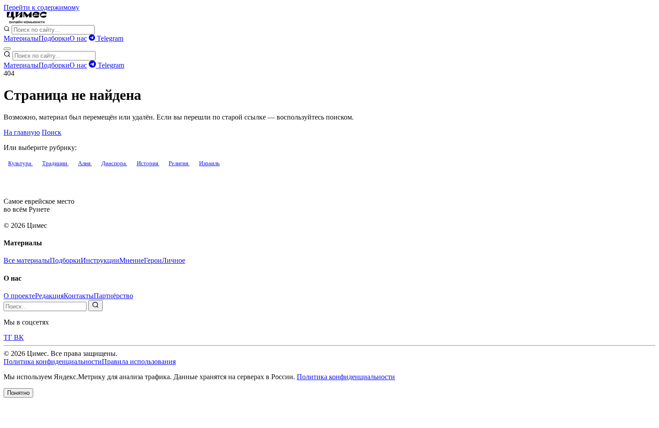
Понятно (18, 392)
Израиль (209, 163)
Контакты (79, 296)
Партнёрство (113, 296)
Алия (85, 163)
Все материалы (27, 260)
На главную (22, 132)
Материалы (21, 38)
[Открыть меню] (7, 48)
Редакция (49, 296)
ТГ (9, 337)
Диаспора (114, 163)
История (148, 163)
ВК (19, 337)
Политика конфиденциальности (53, 361)
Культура (20, 163)
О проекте (19, 296)
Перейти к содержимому (41, 7)
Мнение (131, 260)
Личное (173, 260)
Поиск (51, 132)
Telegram (109, 38)
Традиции (55, 163)
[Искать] (95, 305)
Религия (179, 163)
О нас (78, 38)
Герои (153, 260)
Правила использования (139, 361)
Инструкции (100, 260)
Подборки (54, 38)
